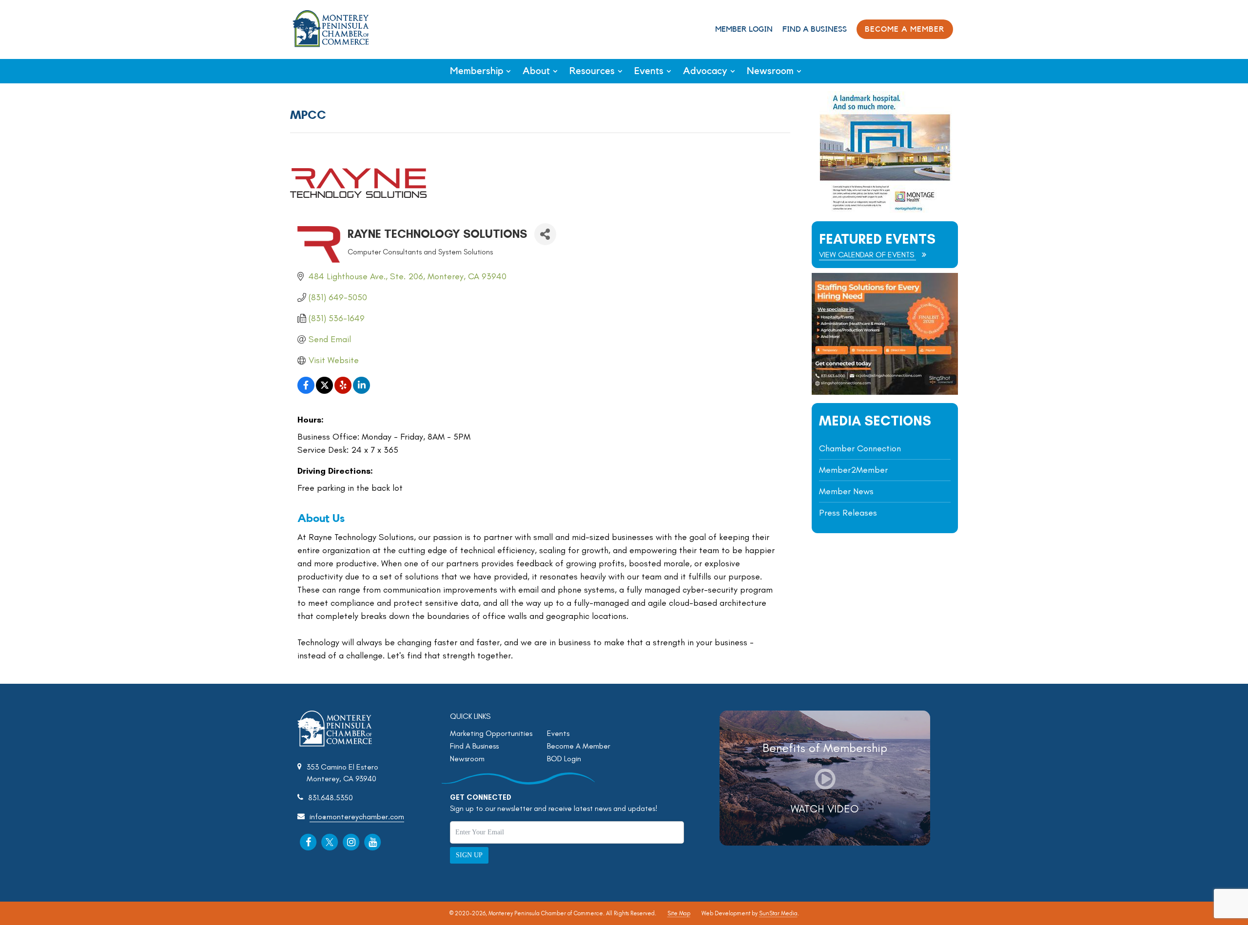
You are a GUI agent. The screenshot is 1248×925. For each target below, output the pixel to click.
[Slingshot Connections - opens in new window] (885, 392)
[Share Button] (545, 234)
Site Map (678, 913)
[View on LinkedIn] (361, 390)
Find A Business (814, 29)
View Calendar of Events (867, 254)
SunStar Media (778, 913)
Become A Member (578, 746)
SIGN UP (469, 855)
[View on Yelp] (342, 390)
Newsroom (770, 71)
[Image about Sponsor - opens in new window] (885, 210)
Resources (592, 71)
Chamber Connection (860, 448)
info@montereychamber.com (357, 816)
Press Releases (848, 512)
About (536, 71)
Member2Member (853, 469)
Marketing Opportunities (491, 733)
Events (648, 71)
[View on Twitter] (324, 390)
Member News (846, 491)
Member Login (744, 29)
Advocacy (705, 71)
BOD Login (564, 758)
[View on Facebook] (305, 390)
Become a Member (905, 29)
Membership (476, 71)
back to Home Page (330, 28)
